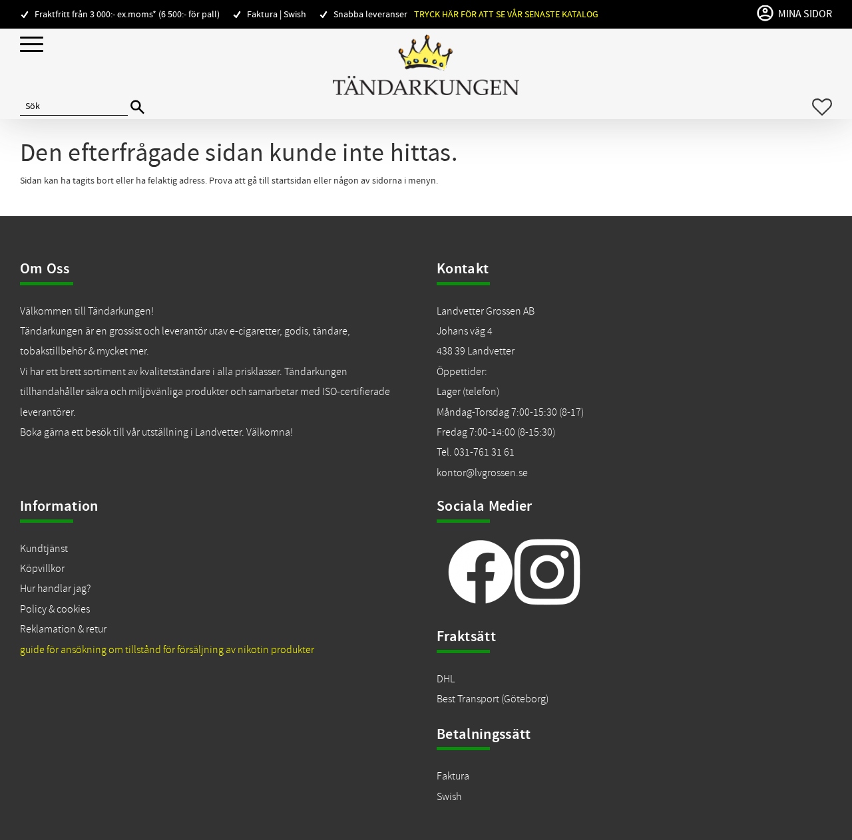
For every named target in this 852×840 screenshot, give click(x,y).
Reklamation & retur (63, 629)
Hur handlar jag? (55, 588)
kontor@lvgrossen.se (482, 473)
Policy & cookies (55, 609)
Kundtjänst (44, 548)
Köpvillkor (42, 568)
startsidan (292, 181)
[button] (31, 45)
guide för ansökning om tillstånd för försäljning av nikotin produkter (167, 649)
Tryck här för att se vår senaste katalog (506, 14)
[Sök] (137, 107)
